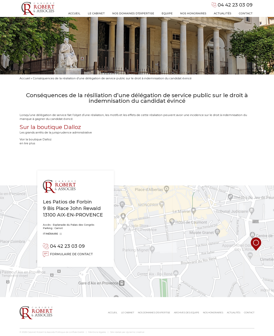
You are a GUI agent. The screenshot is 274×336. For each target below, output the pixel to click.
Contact (246, 13)
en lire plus (27, 143)
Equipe (167, 13)
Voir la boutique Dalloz (35, 139)
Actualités (222, 13)
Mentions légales (97, 332)
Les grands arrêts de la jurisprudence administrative (56, 132)
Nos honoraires (193, 13)
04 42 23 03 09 (235, 5)
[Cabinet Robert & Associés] (37, 8)
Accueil (74, 13)
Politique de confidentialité (69, 332)
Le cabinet (96, 13)
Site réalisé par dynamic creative (127, 332)
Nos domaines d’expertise (133, 13)
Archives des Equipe (186, 312)
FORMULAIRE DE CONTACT (71, 254)
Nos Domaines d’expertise (154, 312)
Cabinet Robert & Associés (41, 332)
